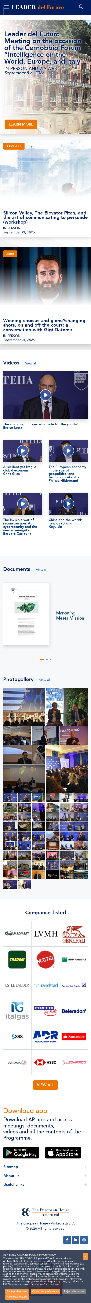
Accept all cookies (17, 1297)
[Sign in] (81, 7)
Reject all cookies (74, 1291)
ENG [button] (12, 17)
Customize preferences (45, 1291)
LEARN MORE (21, 124)
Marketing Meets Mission (70, 616)
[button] (42, 659)
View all (31, 363)
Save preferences (17, 1291)
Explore (10, 253)
